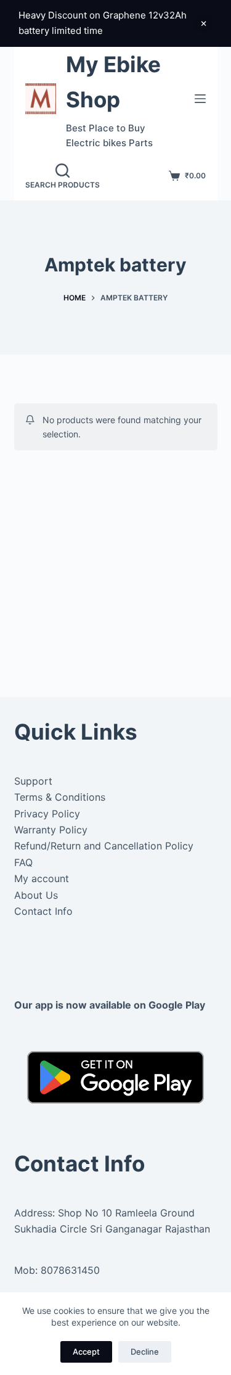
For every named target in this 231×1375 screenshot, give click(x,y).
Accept (86, 1351)
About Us (36, 895)
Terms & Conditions (59, 797)
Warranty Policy (50, 830)
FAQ (23, 862)
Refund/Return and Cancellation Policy (103, 846)
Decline (145, 1351)
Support (33, 781)
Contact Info (43, 911)
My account (41, 878)
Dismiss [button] (203, 23)
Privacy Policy (47, 813)
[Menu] (200, 98)
